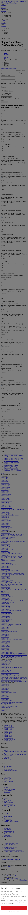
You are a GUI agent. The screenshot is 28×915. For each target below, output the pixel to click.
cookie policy (11, 903)
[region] (14, 899)
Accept (14, 908)
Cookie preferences (14, 911)
